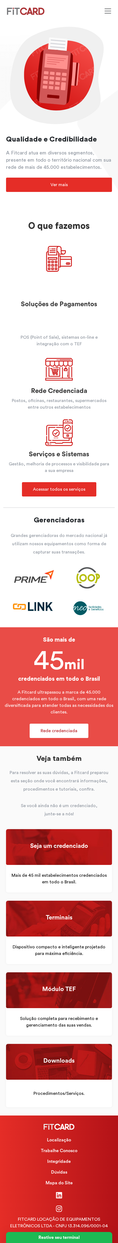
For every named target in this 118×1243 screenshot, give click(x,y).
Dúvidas (59, 1172)
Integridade (59, 1161)
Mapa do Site (59, 1183)
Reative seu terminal (59, 1237)
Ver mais (59, 185)
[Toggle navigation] (107, 11)
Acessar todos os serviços (59, 489)
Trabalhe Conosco (59, 1151)
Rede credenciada (59, 731)
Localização (59, 1140)
